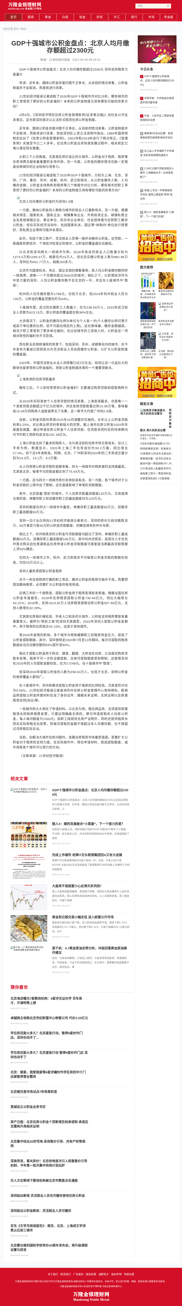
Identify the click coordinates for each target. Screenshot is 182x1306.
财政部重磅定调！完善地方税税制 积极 (157, 448)
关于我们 (53, 1274)
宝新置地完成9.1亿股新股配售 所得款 (157, 478)
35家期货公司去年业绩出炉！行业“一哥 (157, 453)
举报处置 (129, 1274)
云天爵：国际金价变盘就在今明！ (166, 354)
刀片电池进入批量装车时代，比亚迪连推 (157, 468)
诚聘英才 (104, 1274)
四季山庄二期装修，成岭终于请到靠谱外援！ (148, 354)
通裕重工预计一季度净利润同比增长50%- (157, 473)
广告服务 (78, 1274)
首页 (13, 17)
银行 (134, 17)
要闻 (31, 17)
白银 (65, 17)
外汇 (117, 17)
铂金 (82, 17)
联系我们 (65, 1274)
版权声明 (116, 1274)
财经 (100, 17)
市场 (151, 17)
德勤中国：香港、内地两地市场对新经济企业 (148, 294)
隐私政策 (91, 1274)
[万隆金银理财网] (24, 5)
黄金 (48, 17)
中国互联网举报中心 (112, 1286)
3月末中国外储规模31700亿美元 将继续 (157, 443)
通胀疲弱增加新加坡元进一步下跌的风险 (148, 324)
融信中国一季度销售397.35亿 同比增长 (157, 463)
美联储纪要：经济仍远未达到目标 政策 (157, 458)
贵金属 (168, 17)
